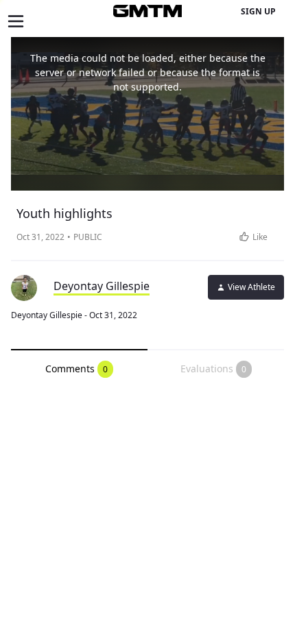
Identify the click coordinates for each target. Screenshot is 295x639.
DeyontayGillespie (102, 285)
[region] (147, 114)
